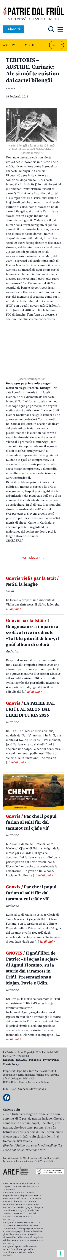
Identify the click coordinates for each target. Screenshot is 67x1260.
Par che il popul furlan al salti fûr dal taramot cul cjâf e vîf (31, 822)
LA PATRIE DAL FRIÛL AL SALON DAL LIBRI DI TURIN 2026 (30, 709)
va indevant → (33, 557)
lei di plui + (13, 609)
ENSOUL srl (9, 1089)
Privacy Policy (51, 1060)
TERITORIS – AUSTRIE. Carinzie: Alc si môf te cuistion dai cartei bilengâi (32, 70)
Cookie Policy (11, 1064)
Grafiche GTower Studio (32, 1089)
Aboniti (13, 29)
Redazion (8, 1060)
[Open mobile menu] (60, 29)
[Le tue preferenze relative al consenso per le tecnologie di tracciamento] (60, 1253)
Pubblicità (35, 1060)
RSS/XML (21, 1060)
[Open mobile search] (51, 29)
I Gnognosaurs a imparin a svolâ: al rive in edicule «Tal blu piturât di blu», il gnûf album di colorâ (32, 632)
